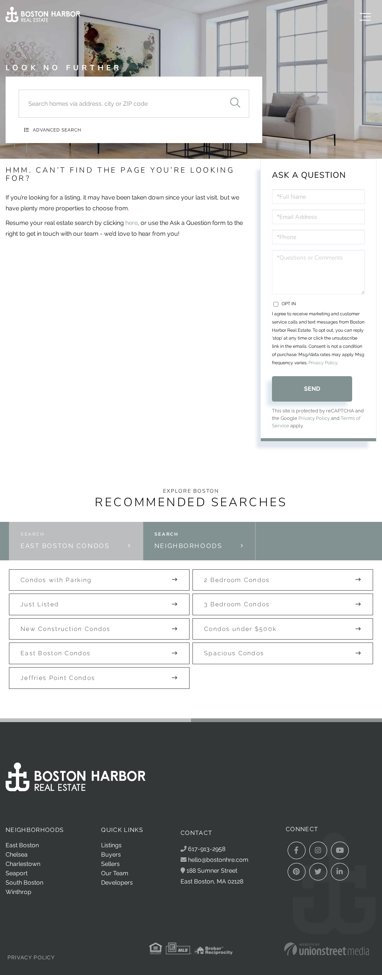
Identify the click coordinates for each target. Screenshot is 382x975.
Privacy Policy (323, 362)
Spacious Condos (234, 653)
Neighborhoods (188, 546)
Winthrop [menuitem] (18, 891)
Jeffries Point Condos (58, 677)
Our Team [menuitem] (114, 873)
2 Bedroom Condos (237, 580)
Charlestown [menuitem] (23, 863)
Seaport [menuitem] (17, 873)
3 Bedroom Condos (237, 604)
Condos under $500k (240, 628)
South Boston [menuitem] (24, 882)
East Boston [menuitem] (22, 845)
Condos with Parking (56, 580)
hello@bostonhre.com (218, 859)
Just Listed (40, 604)
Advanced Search (57, 130)
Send (312, 388)
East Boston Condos (65, 546)
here (131, 222)
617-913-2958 (206, 848)
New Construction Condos (66, 628)
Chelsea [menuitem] (17, 854)
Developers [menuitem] (117, 882)
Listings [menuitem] (111, 845)
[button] (235, 103)
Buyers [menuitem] (111, 854)
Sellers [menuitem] (110, 863)
